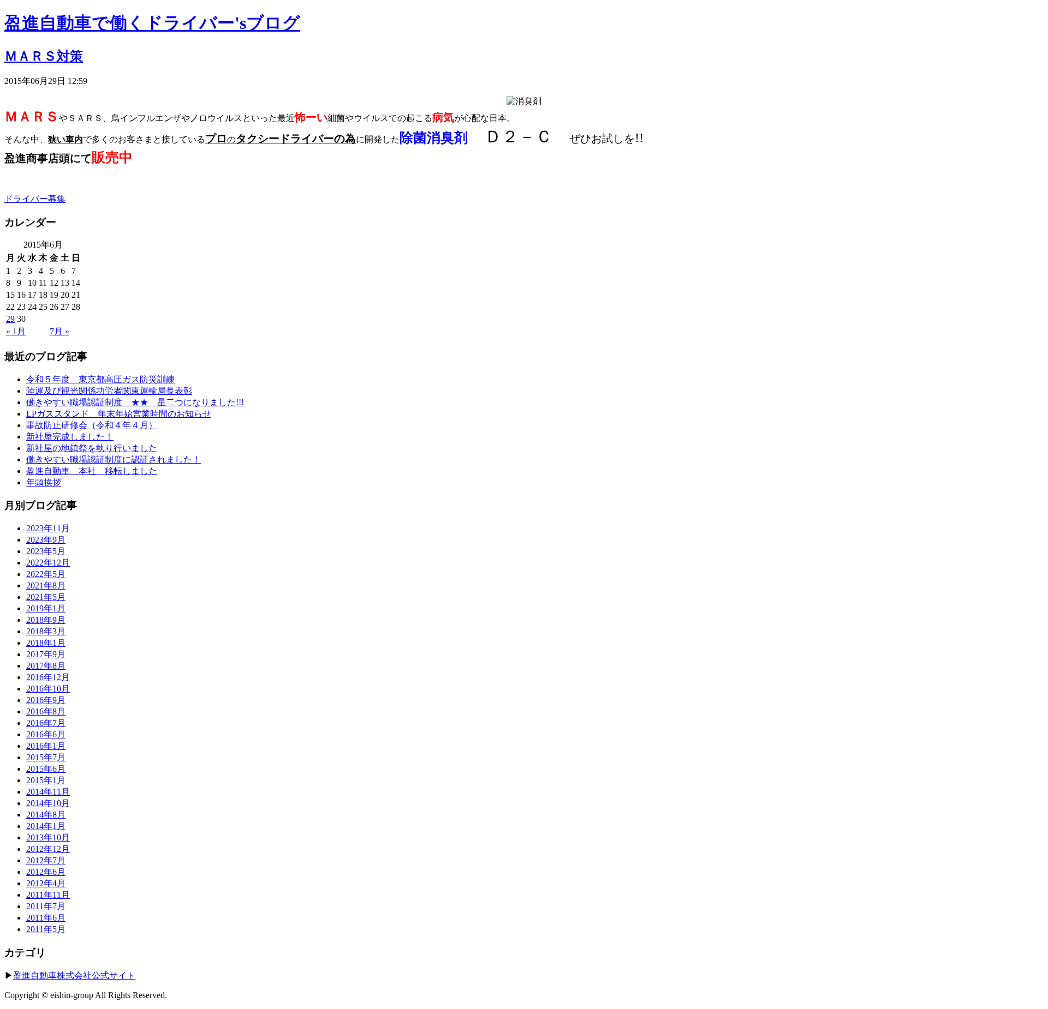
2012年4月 (46, 883)
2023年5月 (46, 551)
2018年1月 (46, 642)
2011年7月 (46, 906)
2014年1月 (46, 826)
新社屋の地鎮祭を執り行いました (91, 448)
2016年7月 (46, 723)
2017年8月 (46, 665)
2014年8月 (46, 814)
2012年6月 (46, 871)
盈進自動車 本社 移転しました (91, 471)
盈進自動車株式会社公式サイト (74, 975)
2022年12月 (48, 562)
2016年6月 (46, 734)
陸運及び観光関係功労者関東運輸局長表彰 (109, 390)
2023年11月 (48, 528)
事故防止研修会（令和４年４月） (91, 425)
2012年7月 (46, 860)
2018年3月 (46, 631)
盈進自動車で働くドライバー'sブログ (152, 23)
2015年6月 (46, 768)
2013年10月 (48, 837)
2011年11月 (48, 894)
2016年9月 (46, 700)
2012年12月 (48, 849)
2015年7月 (46, 757)
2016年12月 (48, 677)
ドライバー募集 (35, 198)
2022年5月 (46, 574)
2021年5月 (46, 597)
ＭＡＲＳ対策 (43, 56)
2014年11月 (48, 791)
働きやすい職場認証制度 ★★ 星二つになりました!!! (135, 402)
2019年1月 (46, 608)
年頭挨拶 (43, 482)
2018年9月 (46, 619)
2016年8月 (46, 711)
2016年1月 (46, 745)
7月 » (59, 331)
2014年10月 (48, 803)
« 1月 (16, 331)
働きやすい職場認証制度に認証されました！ (113, 459)
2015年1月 (46, 780)
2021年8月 (46, 585)
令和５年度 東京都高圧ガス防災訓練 (100, 379)
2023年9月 (46, 539)
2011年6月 (46, 917)
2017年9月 (46, 654)
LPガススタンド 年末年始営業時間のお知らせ (118, 413)
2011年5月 (46, 929)
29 (10, 318)
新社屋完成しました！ (70, 436)
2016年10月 (48, 688)
